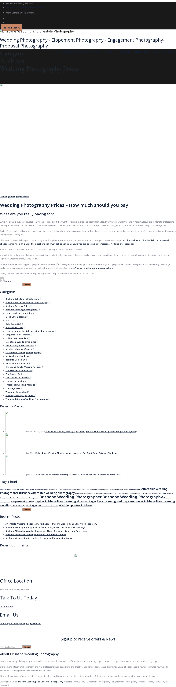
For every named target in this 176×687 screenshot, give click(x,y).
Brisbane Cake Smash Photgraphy (22, 298)
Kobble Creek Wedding (17, 338)
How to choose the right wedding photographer (30, 331)
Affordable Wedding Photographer (128, 489)
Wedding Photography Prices (14, 196)
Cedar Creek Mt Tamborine (19, 313)
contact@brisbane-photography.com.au (25, 7)
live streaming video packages (76, 501)
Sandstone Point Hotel (17, 363)
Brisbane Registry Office (18, 306)
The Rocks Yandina (15, 381)
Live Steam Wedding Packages (21, 341)
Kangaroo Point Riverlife (18, 334)
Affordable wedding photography (53, 493)
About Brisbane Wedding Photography (82, 52)
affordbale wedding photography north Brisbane (133, 493)
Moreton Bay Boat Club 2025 (20, 345)
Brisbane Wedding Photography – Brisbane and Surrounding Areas (39, 538)
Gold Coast (11, 320)
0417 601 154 (6, 606)
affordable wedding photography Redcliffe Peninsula (94, 493)
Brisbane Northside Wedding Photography (27, 302)
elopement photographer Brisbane (34, 501)
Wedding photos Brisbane (75, 505)
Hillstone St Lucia (14, 327)
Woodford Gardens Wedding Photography (27, 399)
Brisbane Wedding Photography (132, 497)
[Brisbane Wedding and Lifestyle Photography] (88, 31)
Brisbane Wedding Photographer (22, 309)
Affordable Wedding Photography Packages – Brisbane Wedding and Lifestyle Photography (91, 431)
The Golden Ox (13, 374)
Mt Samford (42, 506)
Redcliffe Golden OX (15, 359)
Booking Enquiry (12, 27)
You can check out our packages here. (94, 267)
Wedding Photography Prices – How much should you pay (64, 205)
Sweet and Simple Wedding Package (24, 366)
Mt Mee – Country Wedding (19, 349)
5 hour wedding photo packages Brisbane (39, 489)
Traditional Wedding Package (20, 384)
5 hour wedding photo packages (12, 489)
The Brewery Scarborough (19, 370)
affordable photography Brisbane (102, 489)
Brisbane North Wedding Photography (24, 498)
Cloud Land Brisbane (16, 316)
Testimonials (141, 52)
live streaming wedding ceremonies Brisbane (126, 501)
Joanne (7, 281)
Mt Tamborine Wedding (17, 356)
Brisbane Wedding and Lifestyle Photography (40, 681)
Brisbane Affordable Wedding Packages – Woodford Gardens (36, 534)
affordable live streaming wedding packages (72, 489)
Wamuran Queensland (17, 392)
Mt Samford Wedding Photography (23, 352)
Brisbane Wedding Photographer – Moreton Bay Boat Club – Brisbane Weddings (78, 453)
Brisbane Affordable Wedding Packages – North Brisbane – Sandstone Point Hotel (80, 474)
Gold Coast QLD (13, 324)
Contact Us (168, 52)
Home (55, 52)
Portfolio (125, 52)
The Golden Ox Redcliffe (18, 377)
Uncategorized (13, 388)
